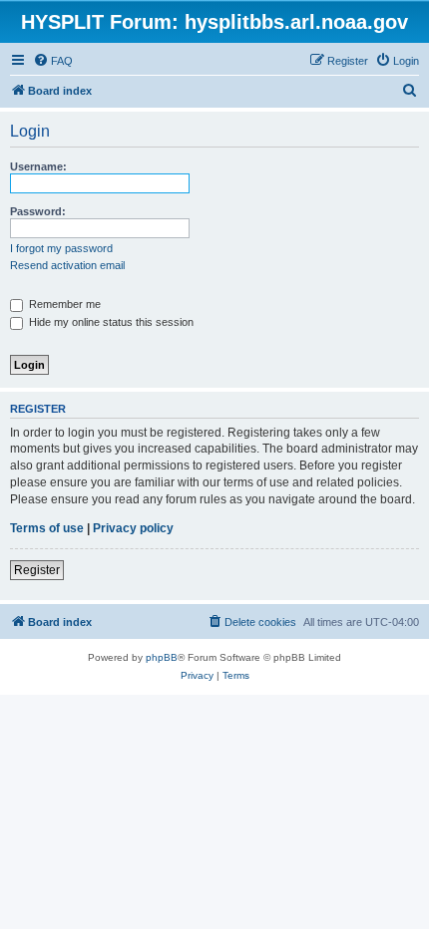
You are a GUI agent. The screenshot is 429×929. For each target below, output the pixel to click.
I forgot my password (61, 248)
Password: (38, 211)
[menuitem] (53, 61)
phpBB (162, 657)
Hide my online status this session (110, 322)
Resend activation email (67, 265)
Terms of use (47, 528)
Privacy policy (133, 528)
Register (37, 570)
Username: (38, 166)
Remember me (63, 304)
